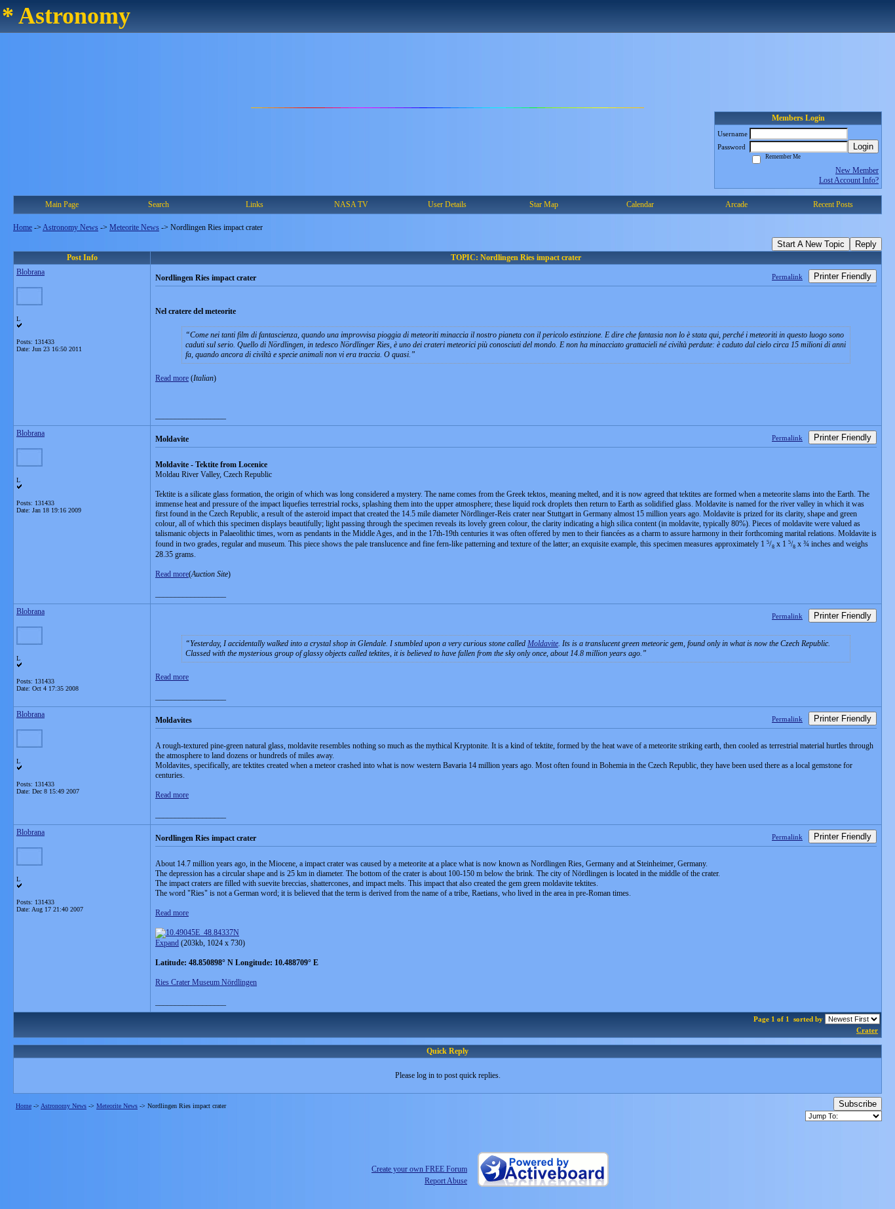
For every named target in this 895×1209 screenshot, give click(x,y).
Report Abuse (446, 1180)
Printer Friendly (842, 276)
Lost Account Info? (849, 180)
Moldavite (542, 643)
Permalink (787, 276)
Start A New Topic (811, 244)
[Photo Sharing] (197, 932)
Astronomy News (70, 227)
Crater (867, 1030)
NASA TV (351, 204)
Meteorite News (134, 227)
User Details (447, 204)
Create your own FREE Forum (419, 1169)
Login (863, 146)
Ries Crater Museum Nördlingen (206, 982)
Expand (167, 943)
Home (22, 227)
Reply (866, 244)
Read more (172, 378)
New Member (857, 170)
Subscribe (858, 1104)
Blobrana (30, 272)
